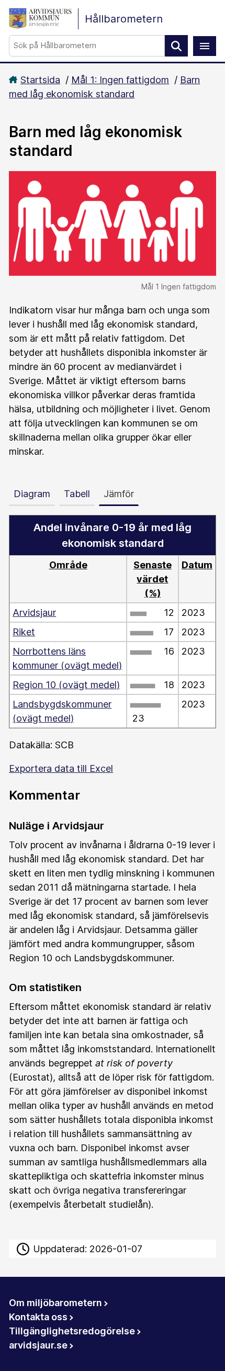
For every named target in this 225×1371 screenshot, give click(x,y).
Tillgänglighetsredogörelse (72, 1330)
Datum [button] (197, 564)
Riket (24, 631)
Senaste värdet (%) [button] (152, 579)
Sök (176, 46)
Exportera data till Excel (61, 768)
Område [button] (68, 564)
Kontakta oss (38, 1316)
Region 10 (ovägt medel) (66, 684)
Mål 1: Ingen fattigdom (120, 79)
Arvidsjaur (34, 612)
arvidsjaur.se (38, 1345)
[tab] (34, 492)
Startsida (40, 79)
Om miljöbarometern (55, 1302)
